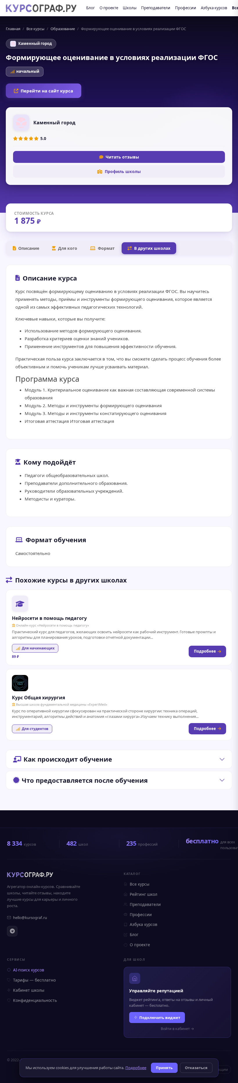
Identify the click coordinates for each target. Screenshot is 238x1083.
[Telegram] (12, 931)
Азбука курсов (214, 7)
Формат (106, 248)
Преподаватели (155, 7)
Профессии (185, 7)
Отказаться (196, 1067)
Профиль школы (123, 171)
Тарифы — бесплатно (34, 980)
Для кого (67, 248)
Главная (13, 28)
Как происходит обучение (68, 759)
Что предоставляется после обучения (85, 780)
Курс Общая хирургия (38, 697)
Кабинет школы (28, 990)
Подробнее (205, 651)
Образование (63, 28)
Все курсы (35, 28)
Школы (129, 7)
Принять (164, 1067)
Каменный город (35, 43)
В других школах (152, 248)
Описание (28, 248)
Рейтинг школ (143, 894)
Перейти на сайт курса (47, 91)
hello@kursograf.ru (30, 917)
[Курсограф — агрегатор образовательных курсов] (30, 874)
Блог (90, 7)
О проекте (109, 7)
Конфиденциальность (35, 1000)
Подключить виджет (159, 1017)
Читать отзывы (122, 157)
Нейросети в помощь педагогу (49, 618)
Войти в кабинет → (177, 1028)
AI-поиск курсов (28, 970)
